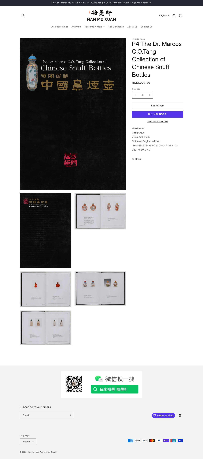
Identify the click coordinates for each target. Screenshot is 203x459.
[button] (23, 15)
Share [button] (138, 159)
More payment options (157, 121)
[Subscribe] (70, 415)
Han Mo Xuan (34, 452)
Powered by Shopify (49, 452)
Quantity (136, 89)
